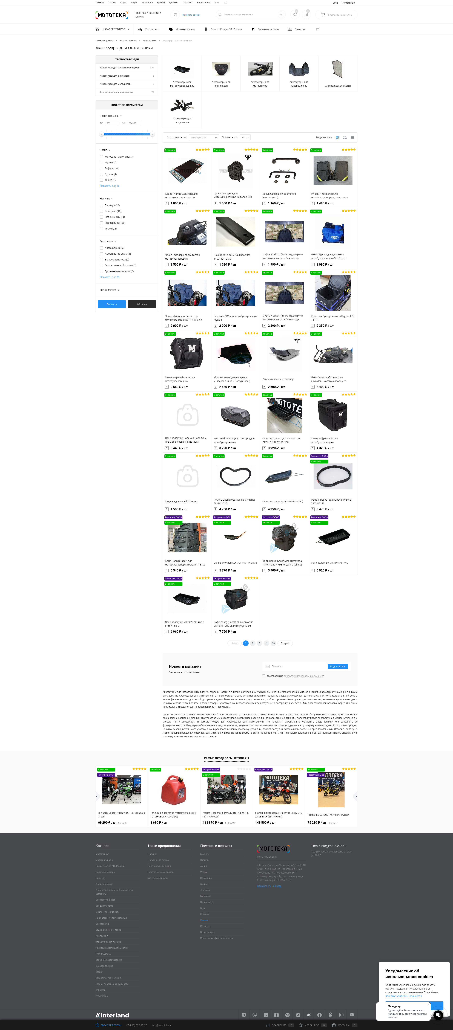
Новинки (152, 854)
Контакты (205, 926)
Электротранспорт (105, 899)
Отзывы (112, 2)
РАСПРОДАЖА (103, 954)
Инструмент (102, 936)
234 (152, 67)
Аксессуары (114, 247)
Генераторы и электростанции (111, 917)
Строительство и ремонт (108, 978)
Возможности (207, 932)
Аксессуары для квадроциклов (116, 92)
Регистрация (348, 2)
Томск (111, 228)
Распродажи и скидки (159, 866)
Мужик (110, 162)
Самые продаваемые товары (226, 758)
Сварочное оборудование (109, 960)
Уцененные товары (158, 878)
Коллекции (147, 2)
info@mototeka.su (333, 846)
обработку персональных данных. (303, 676)
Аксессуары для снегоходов (115, 75)
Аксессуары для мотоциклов (115, 84)
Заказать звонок (191, 14)
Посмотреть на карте (269, 885)
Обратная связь (110, 1025)
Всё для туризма (104, 905)
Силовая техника (104, 966)
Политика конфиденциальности (216, 938)
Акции (123, 2)
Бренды (161, 2)
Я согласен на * (295, 676)
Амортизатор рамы (118, 253)
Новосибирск (115, 222)
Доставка (173, 2)
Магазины (188, 2)
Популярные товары (158, 860)
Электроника (102, 923)
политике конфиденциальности (403, 996)
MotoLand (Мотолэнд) (119, 156)
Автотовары (102, 996)
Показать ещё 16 (109, 185)
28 (152, 92)
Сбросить (142, 304)
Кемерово (113, 211)
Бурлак (111, 174)
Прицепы (100, 878)
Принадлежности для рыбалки (112, 948)
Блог (216, 2)
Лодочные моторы (105, 872)
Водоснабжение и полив (108, 930)
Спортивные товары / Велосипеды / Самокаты (114, 892)
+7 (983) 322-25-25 (136, 1025)
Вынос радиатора (117, 259)
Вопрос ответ (203, 2)
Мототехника (102, 854)
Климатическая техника (108, 942)
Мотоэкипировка (104, 860)
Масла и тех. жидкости (107, 911)
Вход (335, 2)
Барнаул (112, 205)
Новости (204, 914)
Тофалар (112, 168)
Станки (99, 972)
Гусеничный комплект (119, 271)
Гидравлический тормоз (120, 265)
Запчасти (100, 990)
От (101, 123)
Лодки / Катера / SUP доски (110, 866)
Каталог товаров (114, 29)
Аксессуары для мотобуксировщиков (119, 67)
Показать (112, 304)
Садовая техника (104, 884)
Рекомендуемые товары (161, 872)
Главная (100, 2)
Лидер (110, 180)
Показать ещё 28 (109, 277)
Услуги (134, 2)
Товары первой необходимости (112, 984)
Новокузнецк (115, 217)
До (123, 123)
